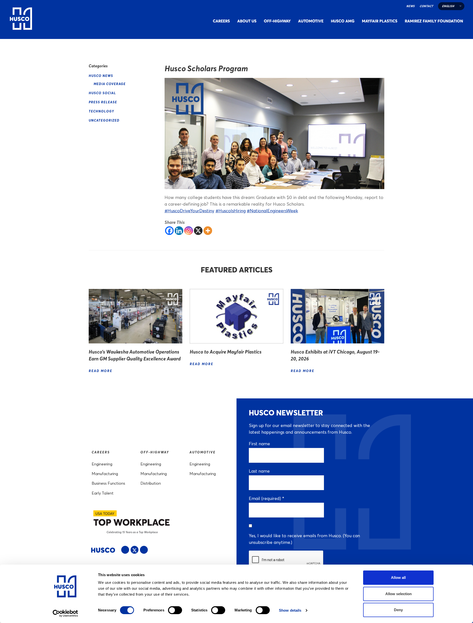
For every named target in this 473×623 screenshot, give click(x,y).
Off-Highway (277, 20)
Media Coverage (110, 84)
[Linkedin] (179, 230)
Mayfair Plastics (379, 20)
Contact (426, 6)
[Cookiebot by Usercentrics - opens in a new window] (65, 613)
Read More (101, 371)
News (410, 6)
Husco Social (102, 93)
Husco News (101, 75)
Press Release (103, 102)
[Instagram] (188, 230)
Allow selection (398, 594)
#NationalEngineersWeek (272, 210)
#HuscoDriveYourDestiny (189, 210)
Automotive (310, 20)
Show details (290, 610)
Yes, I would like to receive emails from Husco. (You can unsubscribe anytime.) (304, 539)
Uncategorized (104, 120)
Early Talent (103, 493)
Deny (398, 610)
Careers (221, 20)
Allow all (398, 577)
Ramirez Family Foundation (434, 20)
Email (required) (266, 498)
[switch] (175, 610)
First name (259, 443)
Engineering (102, 464)
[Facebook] (169, 230)
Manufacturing (105, 473)
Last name (259, 471)
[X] (198, 230)
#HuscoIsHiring (231, 210)
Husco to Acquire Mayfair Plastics (226, 352)
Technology (101, 111)
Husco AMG (343, 20)
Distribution (150, 483)
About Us (246, 20)
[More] (207, 230)
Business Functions (108, 483)
